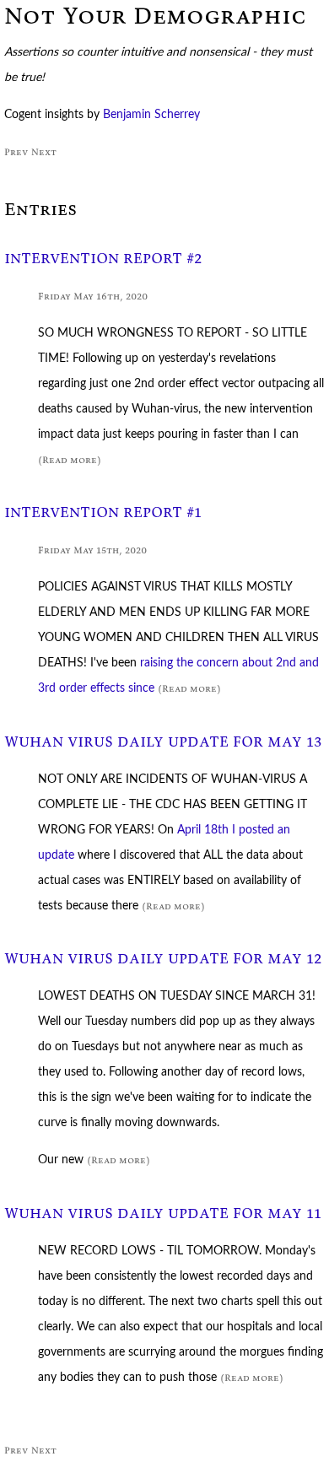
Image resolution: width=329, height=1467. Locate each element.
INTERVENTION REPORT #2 (103, 258)
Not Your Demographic (155, 15)
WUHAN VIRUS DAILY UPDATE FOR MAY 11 (162, 1213)
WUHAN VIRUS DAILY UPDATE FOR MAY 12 (163, 959)
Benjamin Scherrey (151, 115)
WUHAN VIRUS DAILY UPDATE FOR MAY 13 (163, 742)
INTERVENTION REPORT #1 (103, 512)
